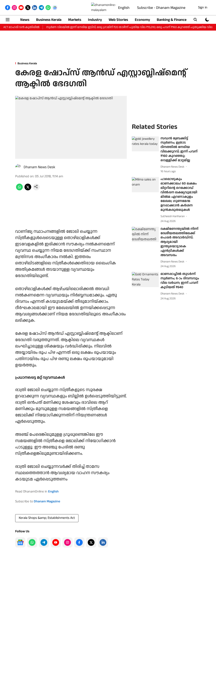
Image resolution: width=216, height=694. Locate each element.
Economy (142, 19)
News (24, 19)
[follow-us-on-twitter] (91, 542)
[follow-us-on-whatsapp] (32, 542)
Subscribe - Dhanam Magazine (161, 7)
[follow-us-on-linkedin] (103, 542)
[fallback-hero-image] (145, 144)
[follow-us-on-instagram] (67, 542)
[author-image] (18, 167)
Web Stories (118, 19)
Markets (74, 19)
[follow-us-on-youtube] (56, 542)
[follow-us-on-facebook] (79, 542)
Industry (95, 19)
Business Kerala (48, 19)
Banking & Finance (171, 19)
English (124, 7)
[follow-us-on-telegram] (44, 542)
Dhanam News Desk (39, 167)
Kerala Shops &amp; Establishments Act (47, 517)
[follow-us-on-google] (20, 542)
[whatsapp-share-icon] (19, 189)
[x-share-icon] (27, 189)
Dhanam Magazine (47, 501)
